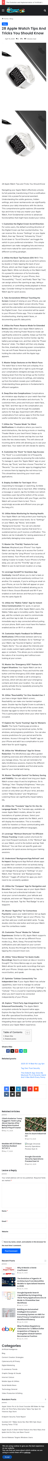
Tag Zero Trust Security (30, 1068)
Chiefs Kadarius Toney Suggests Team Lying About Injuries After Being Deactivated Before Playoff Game (12, 1123)
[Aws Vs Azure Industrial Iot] (35, 1124)
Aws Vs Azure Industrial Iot (35, 1134)
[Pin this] (16, 1051)
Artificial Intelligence (9, 1349)
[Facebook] (6, 1089)
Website (5, 1231)
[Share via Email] (12, 1094)
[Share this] (8, 1051)
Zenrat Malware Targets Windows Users (17, 1437)
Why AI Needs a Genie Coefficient (26, 1268)
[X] (12, 1089)
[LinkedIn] (18, 1089)
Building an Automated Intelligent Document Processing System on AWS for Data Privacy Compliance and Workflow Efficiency (31, 1314)
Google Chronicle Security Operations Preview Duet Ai (34, 1158)
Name (5, 1211)
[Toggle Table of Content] (26, 1033)
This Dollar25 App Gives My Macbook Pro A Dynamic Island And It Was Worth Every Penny (33, 1075)
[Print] (18, 1094)
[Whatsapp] (25, 1051)
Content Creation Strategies (13, 1357)
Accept (7, 1457)
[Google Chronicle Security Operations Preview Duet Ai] (35, 1148)
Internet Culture (8, 1377)
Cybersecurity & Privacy (11, 1361)
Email (5, 1221)
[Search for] (45, 11)
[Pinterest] (30, 1089)
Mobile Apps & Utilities (10, 1381)
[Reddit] (36, 1089)
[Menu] (3, 11)
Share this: (9, 1036)
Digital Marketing (8, 1365)
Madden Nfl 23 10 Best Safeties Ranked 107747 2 (11, 1145)
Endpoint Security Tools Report (14, 1417)
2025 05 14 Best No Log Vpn (32, 1064)
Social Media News (9, 1385)
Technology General (9, 1389)
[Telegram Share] (21, 1051)
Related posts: (10, 1039)
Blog (11, 19)
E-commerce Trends (9, 1369)
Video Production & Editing (12, 1393)
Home (5, 19)
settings (27, 1452)
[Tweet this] (12, 1051)
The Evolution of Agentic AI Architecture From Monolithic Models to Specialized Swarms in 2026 (31, 1282)
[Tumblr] (24, 1089)
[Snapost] (15, 10)
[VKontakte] (6, 1094)
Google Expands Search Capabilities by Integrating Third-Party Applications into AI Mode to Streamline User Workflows (31, 1297)
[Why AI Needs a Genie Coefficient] (8, 1271)
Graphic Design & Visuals (11, 1373)
